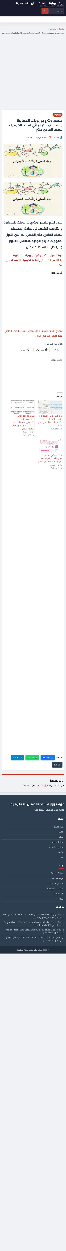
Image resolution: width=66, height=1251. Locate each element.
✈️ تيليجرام (17, 757)
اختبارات (60, 852)
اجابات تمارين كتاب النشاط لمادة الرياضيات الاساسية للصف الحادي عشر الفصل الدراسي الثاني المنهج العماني (33, 915)
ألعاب (60, 832)
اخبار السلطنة (57, 842)
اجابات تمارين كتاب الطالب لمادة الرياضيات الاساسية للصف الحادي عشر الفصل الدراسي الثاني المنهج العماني (33, 923)
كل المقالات (57, 894)
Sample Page (57, 878)
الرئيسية (61, 29)
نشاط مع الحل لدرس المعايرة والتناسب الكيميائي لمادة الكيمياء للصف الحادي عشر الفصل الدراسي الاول (23, 422)
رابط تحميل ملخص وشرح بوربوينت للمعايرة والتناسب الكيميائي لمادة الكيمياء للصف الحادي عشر (34, 260)
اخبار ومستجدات (56, 847)
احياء (61, 837)
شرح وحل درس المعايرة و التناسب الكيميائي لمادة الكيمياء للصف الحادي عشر (50, 419)
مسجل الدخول (44, 785)
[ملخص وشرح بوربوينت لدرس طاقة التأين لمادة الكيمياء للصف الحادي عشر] (50, 446)
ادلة (61, 857)
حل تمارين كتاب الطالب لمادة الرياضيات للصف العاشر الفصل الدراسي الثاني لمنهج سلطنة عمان (34, 938)
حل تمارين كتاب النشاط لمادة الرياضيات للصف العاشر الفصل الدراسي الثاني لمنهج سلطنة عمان (34, 931)
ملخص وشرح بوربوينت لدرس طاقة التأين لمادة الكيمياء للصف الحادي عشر (50, 458)
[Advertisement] (33, 71)
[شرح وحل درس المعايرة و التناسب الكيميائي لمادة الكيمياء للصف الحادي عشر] (50, 407)
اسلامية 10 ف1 (56, 883)
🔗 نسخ (57, 765)
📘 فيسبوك (47, 757)
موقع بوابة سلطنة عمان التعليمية (29, 950)
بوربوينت (53, 29)
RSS (61, 899)
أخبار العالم (58, 827)
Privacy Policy (57, 873)
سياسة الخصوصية (55, 889)
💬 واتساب (32, 757)
